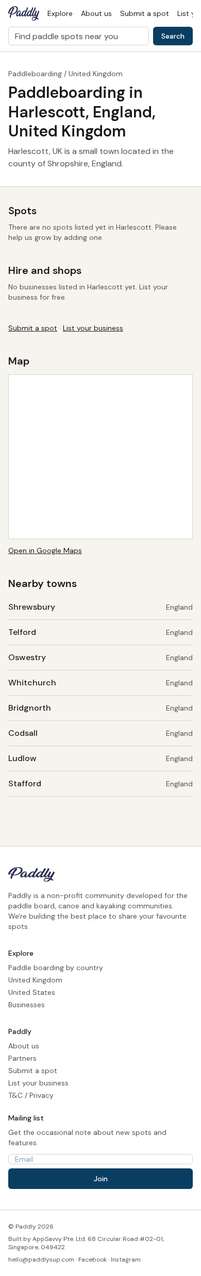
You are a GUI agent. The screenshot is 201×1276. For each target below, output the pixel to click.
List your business (93, 328)
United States (31, 992)
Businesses (26, 1004)
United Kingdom (96, 73)
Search (173, 36)
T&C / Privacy (31, 1095)
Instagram (126, 1259)
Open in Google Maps (45, 550)
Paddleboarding (35, 73)
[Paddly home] (23, 13)
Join (101, 1178)
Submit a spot (144, 13)
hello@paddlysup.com (41, 1259)
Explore (60, 13)
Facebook (92, 1259)
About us (96, 13)
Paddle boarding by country (55, 967)
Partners (22, 1058)
